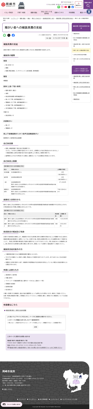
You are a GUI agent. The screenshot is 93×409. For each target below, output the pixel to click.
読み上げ (60, 4)
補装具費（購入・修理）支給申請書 (16, 310)
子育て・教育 (21, 12)
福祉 (29, 18)
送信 (35, 327)
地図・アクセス (8, 389)
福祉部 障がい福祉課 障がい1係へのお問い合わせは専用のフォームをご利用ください (36, 347)
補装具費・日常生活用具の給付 (64, 18)
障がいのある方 (36, 18)
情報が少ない (47, 322)
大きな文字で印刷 (59, 38)
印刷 (47, 38)
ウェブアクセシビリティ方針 (69, 399)
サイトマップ (22, 399)
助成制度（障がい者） (48, 18)
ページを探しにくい (36, 322)
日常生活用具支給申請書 (80, 54)
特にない (11, 322)
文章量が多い (57, 322)
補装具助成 (76, 33)
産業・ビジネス (59, 12)
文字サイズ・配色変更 (69, 4)
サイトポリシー (33, 399)
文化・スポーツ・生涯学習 (46, 12)
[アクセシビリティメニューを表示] (89, 11)
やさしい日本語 (51, 4)
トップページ (14, 18)
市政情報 (72, 12)
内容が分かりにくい (22, 322)
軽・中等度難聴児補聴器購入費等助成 (82, 38)
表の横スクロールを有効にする (13, 166)
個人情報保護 (43, 399)
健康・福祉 (34, 12)
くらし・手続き (8, 12)
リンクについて (55, 399)
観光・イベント (84, 12)
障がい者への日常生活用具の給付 (82, 59)
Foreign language (67, 2)
